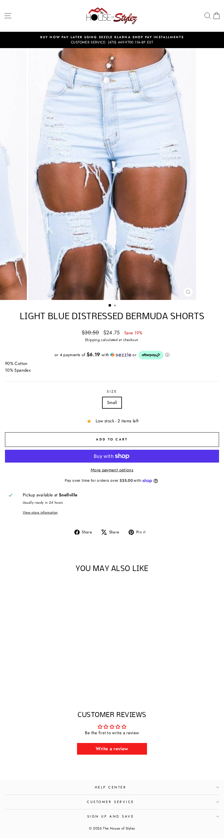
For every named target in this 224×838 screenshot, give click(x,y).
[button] (112, 355)
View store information (40, 512)
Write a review (112, 748)
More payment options (112, 470)
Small (112, 402)
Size (112, 391)
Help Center (111, 787)
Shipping (92, 339)
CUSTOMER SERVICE (110, 801)
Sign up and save (110, 816)
